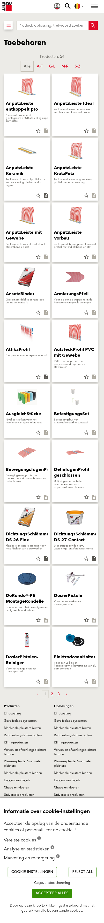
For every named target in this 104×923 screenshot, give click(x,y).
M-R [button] (64, 66)
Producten (12, 706)
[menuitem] (57, 6)
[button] (66, 694)
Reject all (82, 872)
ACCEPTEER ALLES (52, 893)
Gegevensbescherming (52, 883)
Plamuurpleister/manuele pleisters (22, 763)
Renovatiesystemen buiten (23, 735)
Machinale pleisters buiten (22, 728)
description (46, 131)
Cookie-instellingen (32, 872)
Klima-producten (16, 742)
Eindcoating (12, 713)
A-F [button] (40, 66)
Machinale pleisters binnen (23, 773)
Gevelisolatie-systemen (20, 720)
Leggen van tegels (17, 780)
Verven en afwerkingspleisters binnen (25, 752)
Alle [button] (27, 66)
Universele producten (19, 794)
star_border (38, 131)
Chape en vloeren (16, 787)
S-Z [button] (77, 66)
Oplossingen (64, 706)
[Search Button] (93, 25)
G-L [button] (52, 66)
